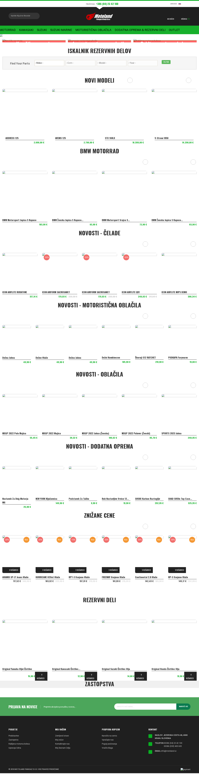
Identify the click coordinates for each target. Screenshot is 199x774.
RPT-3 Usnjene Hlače (79, 577)
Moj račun (59, 740)
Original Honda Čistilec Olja (165, 669)
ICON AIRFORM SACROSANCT (56, 292)
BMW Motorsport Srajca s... (116, 220)
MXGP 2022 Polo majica (14, 433)
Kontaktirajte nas (62, 744)
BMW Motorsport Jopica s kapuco (19, 220)
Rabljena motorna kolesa (19, 744)
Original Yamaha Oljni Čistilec (17, 669)
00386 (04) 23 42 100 (173, 743)
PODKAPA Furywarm (178, 357)
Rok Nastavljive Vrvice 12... (115, 498)
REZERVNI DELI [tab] (100, 611)
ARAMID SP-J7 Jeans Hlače (15, 577)
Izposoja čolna (15, 748)
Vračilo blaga (107, 748)
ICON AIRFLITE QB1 (131, 292)
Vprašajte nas (108, 740)
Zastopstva (13, 740)
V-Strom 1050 (161, 138)
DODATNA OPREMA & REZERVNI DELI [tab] (100, 457)
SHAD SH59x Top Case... (180, 498)
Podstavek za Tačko (79, 498)
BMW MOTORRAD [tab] (100, 162)
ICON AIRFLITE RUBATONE (14, 292)
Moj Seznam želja (62, 748)
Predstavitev (14, 736)
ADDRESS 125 (12, 138)
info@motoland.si (168, 751)
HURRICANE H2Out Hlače (48, 577)
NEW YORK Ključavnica (46, 498)
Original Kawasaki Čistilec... (66, 669)
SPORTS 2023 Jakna (171, 433)
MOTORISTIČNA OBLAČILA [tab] (100, 316)
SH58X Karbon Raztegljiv (147, 498)
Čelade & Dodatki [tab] (100, 244)
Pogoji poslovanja (109, 744)
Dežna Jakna (8, 357)
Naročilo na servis (109, 736)
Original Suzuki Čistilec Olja (116, 669)
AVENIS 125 (60, 138)
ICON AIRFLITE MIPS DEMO (174, 292)
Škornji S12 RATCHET (145, 357)
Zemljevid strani (62, 736)
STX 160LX (110, 138)
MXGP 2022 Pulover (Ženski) (136, 433)
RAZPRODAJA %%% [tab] (100, 526)
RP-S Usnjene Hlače (178, 577)
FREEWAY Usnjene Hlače (113, 577)
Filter (166, 62)
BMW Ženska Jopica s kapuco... (67, 220)
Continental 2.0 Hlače (146, 577)
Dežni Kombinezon (111, 357)
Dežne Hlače (42, 357)
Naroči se (183, 707)
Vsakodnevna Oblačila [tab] (100, 385)
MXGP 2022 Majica (51, 433)
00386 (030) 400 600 (173, 746)
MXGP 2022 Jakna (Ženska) (95, 433)
